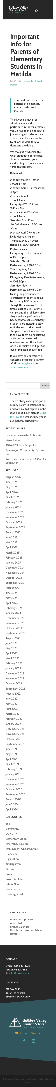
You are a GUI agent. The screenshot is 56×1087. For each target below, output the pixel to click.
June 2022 (11, 698)
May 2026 (11, 487)
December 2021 (15, 728)
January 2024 (13, 613)
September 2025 (15, 527)
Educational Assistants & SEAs (23, 435)
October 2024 (14, 577)
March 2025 (12, 552)
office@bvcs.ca (21, 973)
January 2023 (13, 668)
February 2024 (14, 608)
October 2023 (14, 628)
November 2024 (15, 572)
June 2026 (11, 482)
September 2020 (16, 794)
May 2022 (11, 703)
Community (12, 828)
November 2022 (15, 678)
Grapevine (11, 854)
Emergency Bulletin (17, 843)
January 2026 (13, 507)
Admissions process (21, 919)
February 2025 (14, 557)
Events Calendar (19, 926)
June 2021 (11, 749)
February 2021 (14, 769)
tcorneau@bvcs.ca (20, 367)
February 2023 (14, 663)
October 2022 (14, 683)
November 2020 (15, 784)
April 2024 (12, 603)
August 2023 (13, 638)
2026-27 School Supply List (22, 445)
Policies (10, 874)
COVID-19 (11, 833)
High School (12, 859)
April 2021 (11, 759)
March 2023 (12, 658)
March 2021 (12, 764)
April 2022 (12, 708)
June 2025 (11, 537)
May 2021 (11, 754)
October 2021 (13, 739)
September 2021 (15, 744)
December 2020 (15, 779)
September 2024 (15, 582)
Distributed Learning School (26, 930)
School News (13, 884)
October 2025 (14, 522)
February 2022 (14, 718)
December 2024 (15, 567)
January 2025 (13, 562)
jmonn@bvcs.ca (27, 363)
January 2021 (13, 774)
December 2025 (15, 512)
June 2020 (12, 804)
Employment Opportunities (22, 848)
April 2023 (12, 653)
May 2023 (11, 648)
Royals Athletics (15, 879)
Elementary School (33, 81)
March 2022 (12, 713)
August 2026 (13, 477)
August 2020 (13, 799)
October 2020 (14, 789)
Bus (8, 823)
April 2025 (12, 547)
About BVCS (17, 923)
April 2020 (12, 809)
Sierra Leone (13, 889)
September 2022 (15, 688)
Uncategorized (14, 894)
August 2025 (13, 532)
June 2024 (11, 592)
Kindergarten (13, 864)
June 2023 (11, 643)
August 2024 (13, 587)
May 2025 (11, 542)
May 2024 (11, 597)
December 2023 (15, 618)
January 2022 (13, 723)
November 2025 (15, 517)
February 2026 (14, 502)
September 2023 (15, 633)
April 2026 (12, 492)
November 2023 (15, 623)
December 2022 (15, 673)
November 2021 (15, 733)
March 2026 (12, 497)
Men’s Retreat (14, 440)
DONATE (15, 934)
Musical (13, 84)
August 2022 (13, 693)
